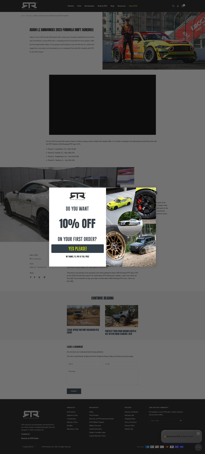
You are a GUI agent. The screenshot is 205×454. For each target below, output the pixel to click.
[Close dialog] (153, 190)
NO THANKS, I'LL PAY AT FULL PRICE (77, 256)
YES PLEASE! (77, 248)
